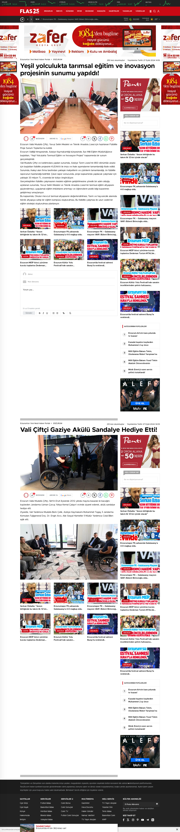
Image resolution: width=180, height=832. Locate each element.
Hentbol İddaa (46, 811)
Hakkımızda (25, 815)
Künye (22, 811)
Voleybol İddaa (46, 820)
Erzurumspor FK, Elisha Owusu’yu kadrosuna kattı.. (63, 19)
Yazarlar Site (107, 807)
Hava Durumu (87, 807)
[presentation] (28, 19)
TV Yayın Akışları (89, 820)
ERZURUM (48, 11)
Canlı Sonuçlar (67, 807)
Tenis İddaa (106, 811)
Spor (79, 11)
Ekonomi (89, 11)
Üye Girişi (24, 803)
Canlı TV (64, 811)
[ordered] (53, 313)
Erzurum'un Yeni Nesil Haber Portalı (35, 60)
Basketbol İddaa (47, 807)
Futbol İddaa (45, 803)
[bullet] (57, 313)
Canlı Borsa (65, 803)
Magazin (101, 11)
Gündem (70, 11)
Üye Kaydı (24, 807)
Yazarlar (127, 11)
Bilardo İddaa (45, 815)
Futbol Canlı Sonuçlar (70, 815)
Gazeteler (114, 11)
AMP (104, 820)
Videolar (140, 11)
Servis (59, 11)
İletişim (23, 820)
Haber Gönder (87, 811)
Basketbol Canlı (108, 815)
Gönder (29, 313)
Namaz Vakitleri (88, 815)
